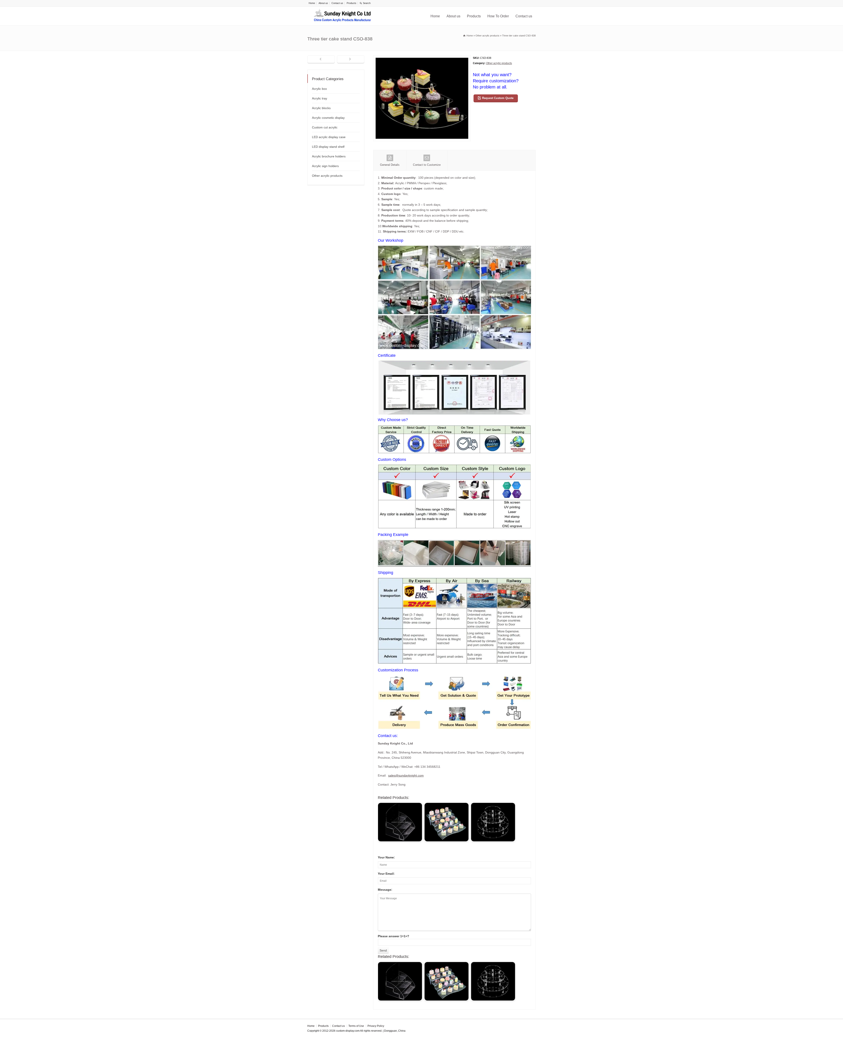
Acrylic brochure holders (329, 156)
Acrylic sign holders (325, 166)
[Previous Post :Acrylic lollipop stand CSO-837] (321, 59)
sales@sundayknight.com (406, 775)
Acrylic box (319, 88)
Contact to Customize (427, 164)
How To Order (498, 16)
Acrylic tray (319, 98)
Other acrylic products (499, 63)
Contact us (337, 3)
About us (323, 3)
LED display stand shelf (328, 146)
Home (312, 3)
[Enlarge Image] (422, 58)
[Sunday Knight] (342, 16)
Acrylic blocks (321, 108)
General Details (390, 164)
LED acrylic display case (329, 137)
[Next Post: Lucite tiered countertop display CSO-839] (350, 59)
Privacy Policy (375, 1025)
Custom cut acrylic (324, 127)
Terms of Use (356, 1025)
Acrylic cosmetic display (328, 117)
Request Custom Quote (497, 98)
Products (351, 3)
